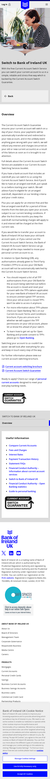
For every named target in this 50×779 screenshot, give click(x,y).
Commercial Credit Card (12, 697)
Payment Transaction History (24, 459)
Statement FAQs (17, 463)
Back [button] (10, 96)
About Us (6, 628)
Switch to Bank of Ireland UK (23, 479)
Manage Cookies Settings (25, 758)
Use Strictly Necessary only (25, 766)
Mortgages (6, 667)
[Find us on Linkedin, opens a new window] (11, 551)
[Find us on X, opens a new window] (4, 551)
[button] (46, 4)
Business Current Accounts (14, 684)
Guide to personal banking (22, 491)
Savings (5, 680)
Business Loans (8, 692)
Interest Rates (16, 454)
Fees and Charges (18, 450)
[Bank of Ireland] (25, 4)
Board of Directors (10, 633)
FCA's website (8, 578)
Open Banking (26, 337)
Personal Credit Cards (11, 675)
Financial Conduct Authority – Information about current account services (27, 471)
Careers (5, 654)
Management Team (10, 637)
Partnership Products (11, 701)
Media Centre (8, 650)
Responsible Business (11, 645)
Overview (7, 423)
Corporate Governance (12, 641)
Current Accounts (9, 671)
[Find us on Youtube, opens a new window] (19, 551)
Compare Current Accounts (23, 445)
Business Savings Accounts (14, 688)
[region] (25, 741)
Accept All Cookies (25, 774)
